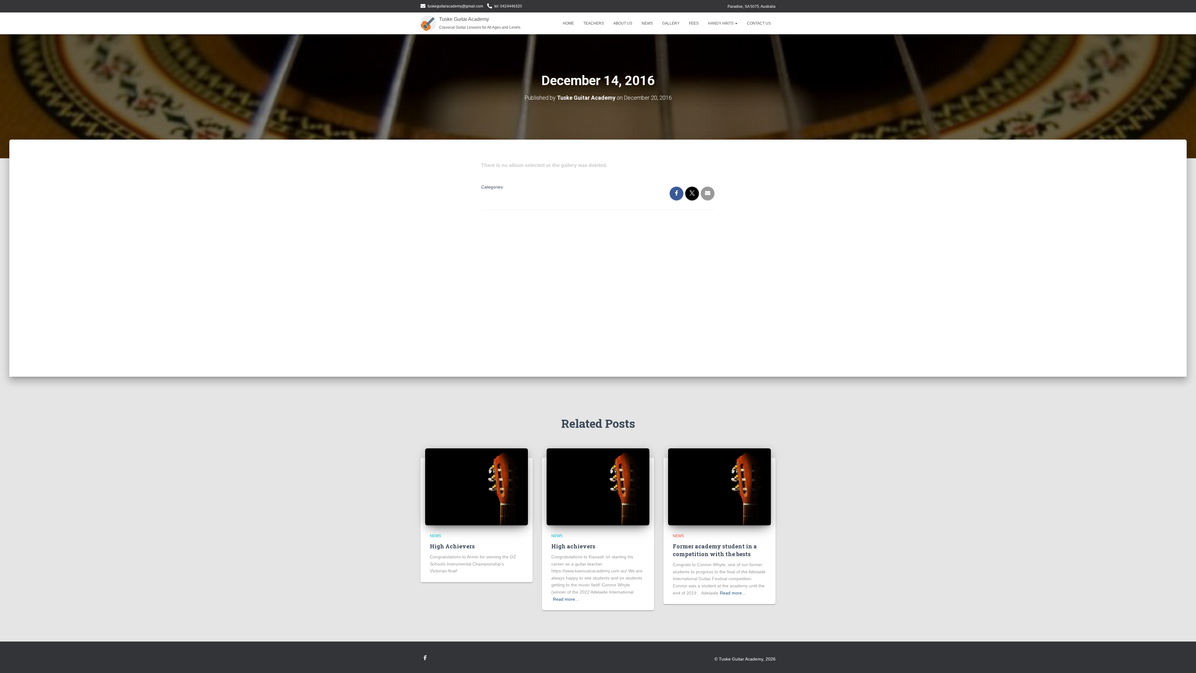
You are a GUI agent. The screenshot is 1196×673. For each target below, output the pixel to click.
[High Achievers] (476, 486)
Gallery (671, 23)
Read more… (566, 599)
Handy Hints (721, 23)
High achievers (573, 546)
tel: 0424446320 (508, 6)
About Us (622, 23)
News (647, 23)
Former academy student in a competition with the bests (715, 550)
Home (568, 23)
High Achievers (452, 546)
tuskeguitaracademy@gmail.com (455, 6)
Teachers (593, 23)
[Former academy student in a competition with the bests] (719, 486)
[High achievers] (598, 486)
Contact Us (759, 23)
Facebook (425, 658)
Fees (694, 23)
